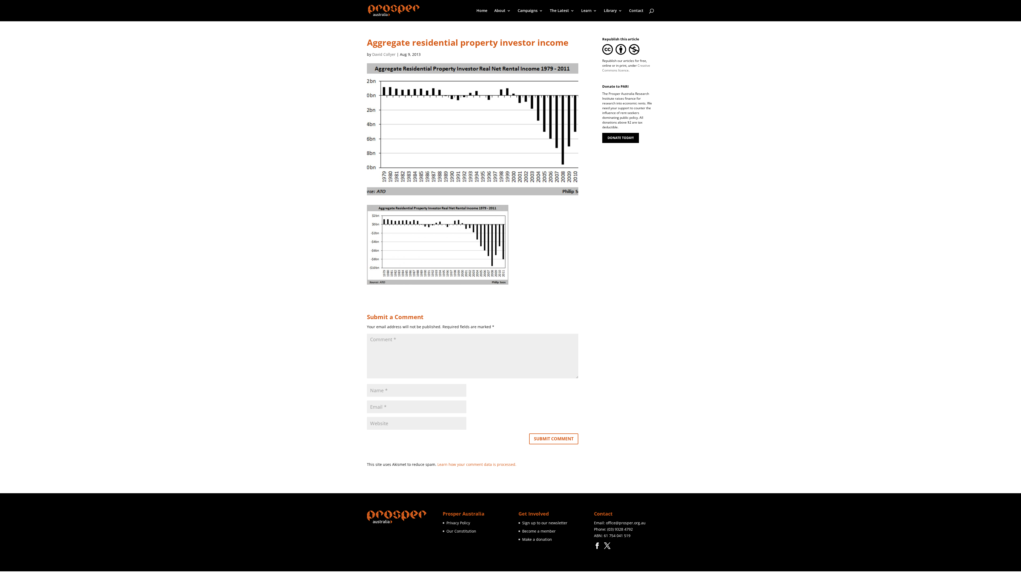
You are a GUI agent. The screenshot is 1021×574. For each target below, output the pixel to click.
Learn (586, 11)
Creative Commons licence (626, 68)
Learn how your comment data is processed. (476, 464)
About (499, 11)
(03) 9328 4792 (620, 529)
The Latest (559, 11)
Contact (636, 11)
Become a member (539, 531)
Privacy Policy (458, 522)
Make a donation (537, 539)
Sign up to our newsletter (544, 522)
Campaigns (528, 11)
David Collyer (384, 54)
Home (481, 11)
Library (610, 11)
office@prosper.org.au (626, 522)
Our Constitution (461, 531)
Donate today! (621, 138)
